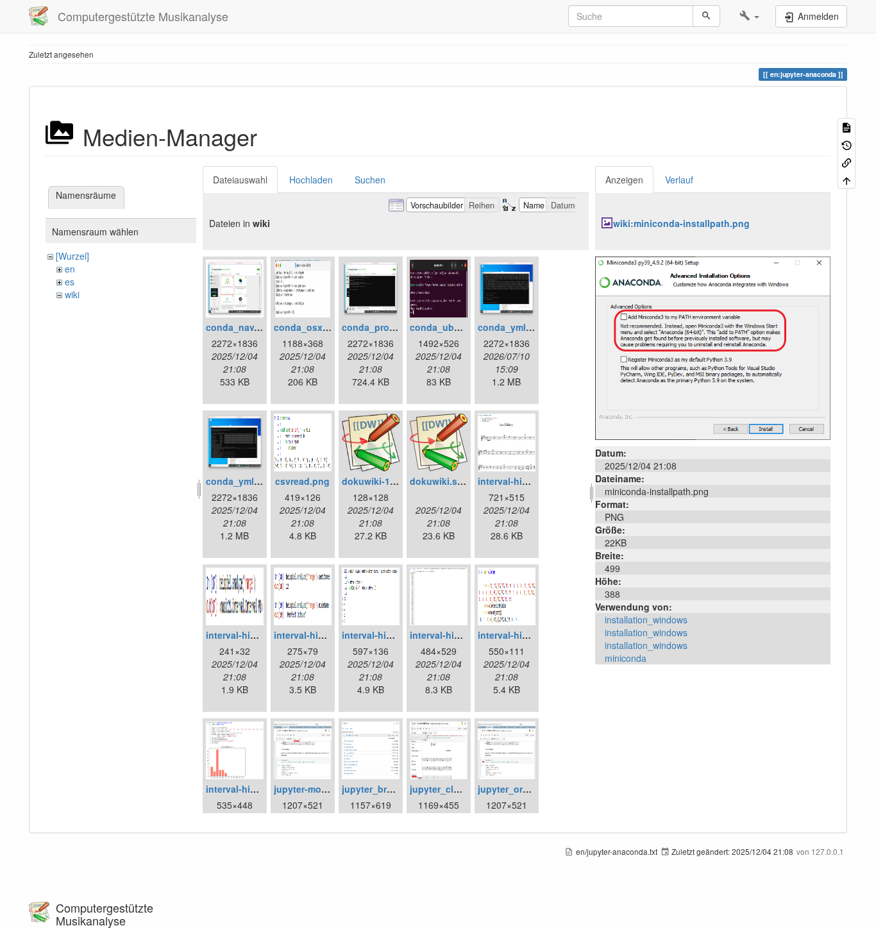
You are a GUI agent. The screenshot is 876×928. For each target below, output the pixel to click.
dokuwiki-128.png (381, 481)
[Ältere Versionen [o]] (846, 144)
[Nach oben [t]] (846, 179)
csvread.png (302, 481)
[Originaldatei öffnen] (712, 347)
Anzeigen (624, 179)
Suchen (370, 179)
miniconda (625, 658)
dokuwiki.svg (439, 481)
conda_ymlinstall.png (253, 481)
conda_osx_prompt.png (326, 327)
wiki (72, 294)
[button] (749, 16)
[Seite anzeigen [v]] (846, 127)
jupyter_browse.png (386, 788)
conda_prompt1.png (386, 327)
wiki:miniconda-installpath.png (681, 223)
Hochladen (311, 179)
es (69, 281)
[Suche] (706, 16)
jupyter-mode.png (313, 788)
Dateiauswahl (240, 179)
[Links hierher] (846, 162)
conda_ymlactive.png (525, 327)
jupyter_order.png (517, 788)
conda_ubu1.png (447, 327)
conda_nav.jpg (238, 327)
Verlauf (679, 179)
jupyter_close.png (449, 788)
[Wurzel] (72, 255)
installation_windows (646, 619)
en (70, 268)
